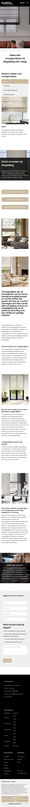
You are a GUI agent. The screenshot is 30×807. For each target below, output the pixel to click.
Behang (6, 768)
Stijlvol (5, 81)
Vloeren (6, 762)
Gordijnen (7, 756)
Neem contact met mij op (15, 192)
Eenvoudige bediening (10, 90)
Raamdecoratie (8, 759)
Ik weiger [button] (15, 800)
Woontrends (21, 756)
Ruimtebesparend (8, 94)
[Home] (2, 50)
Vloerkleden (7, 771)
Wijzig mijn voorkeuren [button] (15, 803)
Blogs (19, 762)
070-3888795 (14, 691)
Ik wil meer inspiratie (15, 199)
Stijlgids (19, 759)
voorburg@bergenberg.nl (15, 694)
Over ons (20, 770)
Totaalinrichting (21, 773)
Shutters (6, 774)
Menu (22, 3)
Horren (6, 765)
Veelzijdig (6, 86)
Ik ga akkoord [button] (15, 797)
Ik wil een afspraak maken (15, 207)
